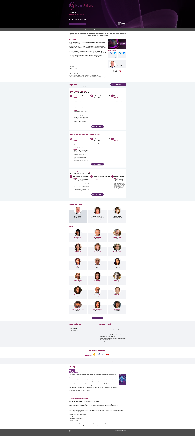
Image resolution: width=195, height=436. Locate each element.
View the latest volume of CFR (75, 392)
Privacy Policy (117, 430)
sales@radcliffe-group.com (115, 361)
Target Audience (87, 29)
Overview (70, 29)
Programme (76, 29)
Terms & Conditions (123, 430)
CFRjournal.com (72, 375)
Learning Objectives (95, 29)
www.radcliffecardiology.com (94, 425)
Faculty (81, 29)
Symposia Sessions (104, 29)
